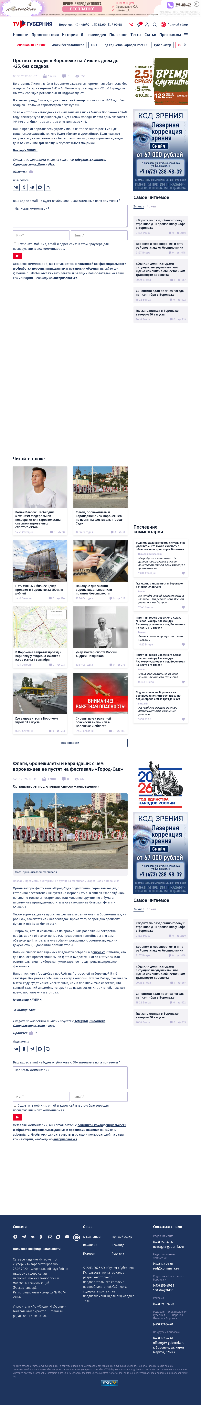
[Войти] (146, 24)
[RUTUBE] (50, 1237)
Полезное (118, 34)
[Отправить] (17, 256)
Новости (20, 34)
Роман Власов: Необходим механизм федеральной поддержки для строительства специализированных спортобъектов (38, 519)
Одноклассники (24, 164)
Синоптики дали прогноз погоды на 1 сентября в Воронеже (160, 292)
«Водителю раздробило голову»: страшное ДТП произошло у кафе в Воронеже (160, 224)
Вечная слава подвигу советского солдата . (160, 638)
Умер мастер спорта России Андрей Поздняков (96, 654)
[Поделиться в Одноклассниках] (24, 187)
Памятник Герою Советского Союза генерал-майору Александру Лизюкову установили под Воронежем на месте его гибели (160, 622)
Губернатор (162, 45)
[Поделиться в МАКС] (40, 187)
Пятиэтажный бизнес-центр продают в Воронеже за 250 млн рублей (39, 589)
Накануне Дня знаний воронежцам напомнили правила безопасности (94, 589)
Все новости (70, 743)
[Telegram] (24, 1237)
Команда (118, 1245)
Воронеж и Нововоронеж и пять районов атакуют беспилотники (159, 245)
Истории (70, 34)
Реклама (118, 1253)
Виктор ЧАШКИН (25, 150)
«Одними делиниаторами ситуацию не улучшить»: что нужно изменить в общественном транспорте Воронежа (160, 269)
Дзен (41, 164)
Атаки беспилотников (68, 45)
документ (98, 952)
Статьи (150, 34)
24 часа (138, 206)
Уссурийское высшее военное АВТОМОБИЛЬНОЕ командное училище (157, 711)
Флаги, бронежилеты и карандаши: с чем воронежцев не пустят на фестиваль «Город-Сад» (99, 517)
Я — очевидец (93, 34)
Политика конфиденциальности (37, 1249)
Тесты (136, 34)
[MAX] (58, 1237)
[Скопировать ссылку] (47, 187)
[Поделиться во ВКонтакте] (16, 187)
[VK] (32, 1237)
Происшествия (45, 34)
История (89, 1253)
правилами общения (84, 268)
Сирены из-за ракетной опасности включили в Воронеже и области (93, 722)
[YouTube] (67, 1237)
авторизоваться (65, 278)
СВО (94, 45)
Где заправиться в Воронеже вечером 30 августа (157, 312)
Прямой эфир (177, 24)
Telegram (81, 160)
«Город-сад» (26, 1010)
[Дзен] (15, 1237)
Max (51, 164)
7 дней (151, 206)
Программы (170, 34)
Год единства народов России (125, 45)
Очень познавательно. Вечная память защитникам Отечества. (158, 675)
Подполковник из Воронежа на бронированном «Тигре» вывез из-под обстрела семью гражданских (158, 696)
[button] (185, 45)
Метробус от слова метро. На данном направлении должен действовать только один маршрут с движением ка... (161, 563)
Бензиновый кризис (31, 45)
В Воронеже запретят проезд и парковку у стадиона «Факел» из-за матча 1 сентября (38, 656)
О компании (92, 1237)
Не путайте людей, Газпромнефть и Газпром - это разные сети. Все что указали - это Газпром (161, 599)
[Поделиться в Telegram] (32, 187)
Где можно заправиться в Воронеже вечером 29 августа (159, 585)
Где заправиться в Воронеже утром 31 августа (36, 720)
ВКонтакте (97, 160)
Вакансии (90, 1245)
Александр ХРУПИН (27, 999)
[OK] (41, 1237)
